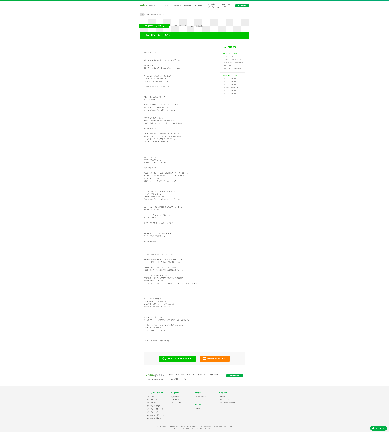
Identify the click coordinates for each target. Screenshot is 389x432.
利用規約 (222, 397)
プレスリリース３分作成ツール (155, 415)
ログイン (224, 7)
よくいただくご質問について (232, 56)
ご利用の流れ (226, 4)
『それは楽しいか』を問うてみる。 (233, 59)
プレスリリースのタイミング (155, 412)
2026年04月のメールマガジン (232, 90)
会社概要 (198, 408)
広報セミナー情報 (152, 403)
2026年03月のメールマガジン (232, 93)
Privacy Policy (200, 428)
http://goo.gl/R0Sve (150, 241)
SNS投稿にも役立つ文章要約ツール (233, 62)
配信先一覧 (187, 5)
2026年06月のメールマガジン (232, 84)
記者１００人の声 (152, 400)
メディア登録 (175, 400)
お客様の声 (198, 5)
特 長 (166, 5)
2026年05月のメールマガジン (232, 87)
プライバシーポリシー (226, 400)
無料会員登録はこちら (216, 359)
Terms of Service (208, 428)
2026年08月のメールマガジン (232, 79)
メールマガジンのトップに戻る (179, 359)
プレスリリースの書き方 (153, 406)
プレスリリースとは (213, 7)
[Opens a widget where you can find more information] (378, 428)
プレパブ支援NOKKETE (202, 397)
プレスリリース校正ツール (154, 418)
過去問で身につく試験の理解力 (232, 68)
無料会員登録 (242, 5)
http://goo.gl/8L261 (150, 168)
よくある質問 (211, 4)
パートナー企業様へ (176, 403)
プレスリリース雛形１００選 (155, 409)
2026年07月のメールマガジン (232, 81)
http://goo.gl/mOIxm (150, 128)
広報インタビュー (152, 397)
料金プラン (177, 5)
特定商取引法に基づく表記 (227, 403)
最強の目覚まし (228, 65)
